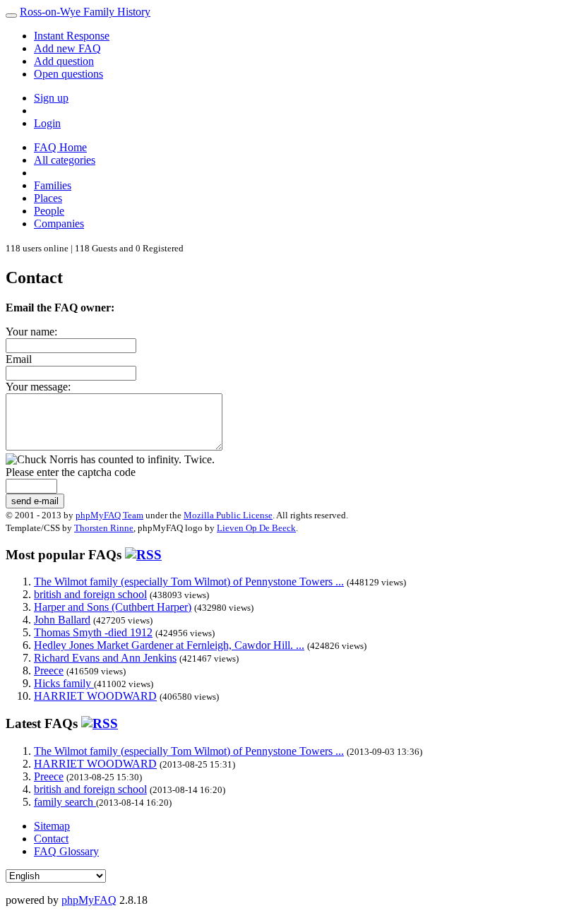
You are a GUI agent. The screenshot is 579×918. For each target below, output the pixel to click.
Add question (64, 61)
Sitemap (52, 826)
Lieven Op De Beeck (256, 528)
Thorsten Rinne (103, 528)
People (49, 211)
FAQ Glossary (66, 851)
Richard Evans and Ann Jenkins (105, 658)
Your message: (38, 387)
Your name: (31, 332)
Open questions (68, 74)
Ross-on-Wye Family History (85, 12)
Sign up (51, 98)
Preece (49, 670)
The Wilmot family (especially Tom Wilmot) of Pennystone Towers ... (189, 582)
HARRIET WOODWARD (95, 696)
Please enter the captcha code (71, 472)
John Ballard (62, 620)
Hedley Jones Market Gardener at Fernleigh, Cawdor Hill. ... (169, 645)
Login (47, 123)
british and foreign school (90, 594)
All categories (64, 160)
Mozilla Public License (228, 515)
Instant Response (71, 36)
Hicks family (64, 683)
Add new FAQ (67, 48)
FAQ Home (60, 147)
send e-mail (35, 501)
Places (48, 198)
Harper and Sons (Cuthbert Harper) (112, 607)
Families (52, 185)
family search (65, 802)
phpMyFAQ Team (109, 515)
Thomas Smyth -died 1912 (93, 632)
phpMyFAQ (89, 900)
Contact (51, 839)
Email (19, 359)
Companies (59, 223)
